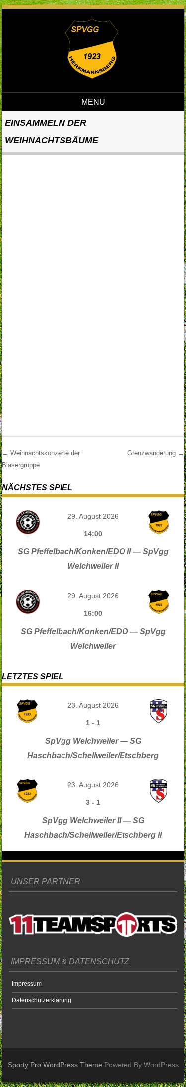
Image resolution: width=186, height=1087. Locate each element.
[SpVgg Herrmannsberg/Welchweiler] (91, 76)
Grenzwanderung (155, 453)
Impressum (27, 983)
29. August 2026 (93, 516)
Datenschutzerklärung (41, 1000)
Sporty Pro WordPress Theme (55, 1065)
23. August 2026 (93, 705)
